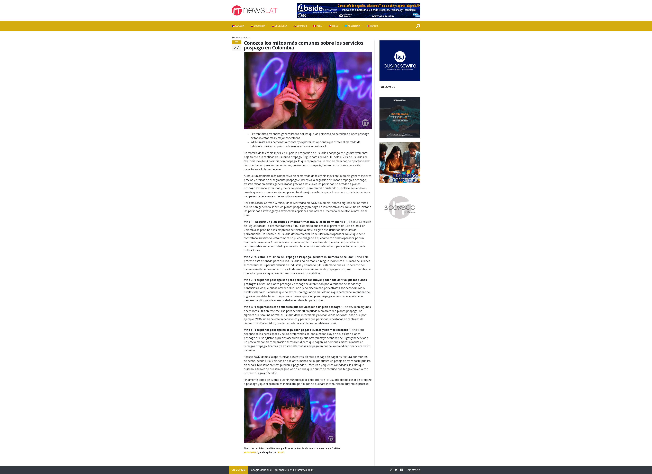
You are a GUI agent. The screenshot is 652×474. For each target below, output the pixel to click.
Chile (334, 25)
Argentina (353, 25)
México (373, 25)
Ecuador (301, 25)
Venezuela (280, 25)
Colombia (259, 25)
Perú (319, 25)
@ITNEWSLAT (251, 452)
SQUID (281, 452)
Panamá (239, 25)
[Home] (254, 10)
